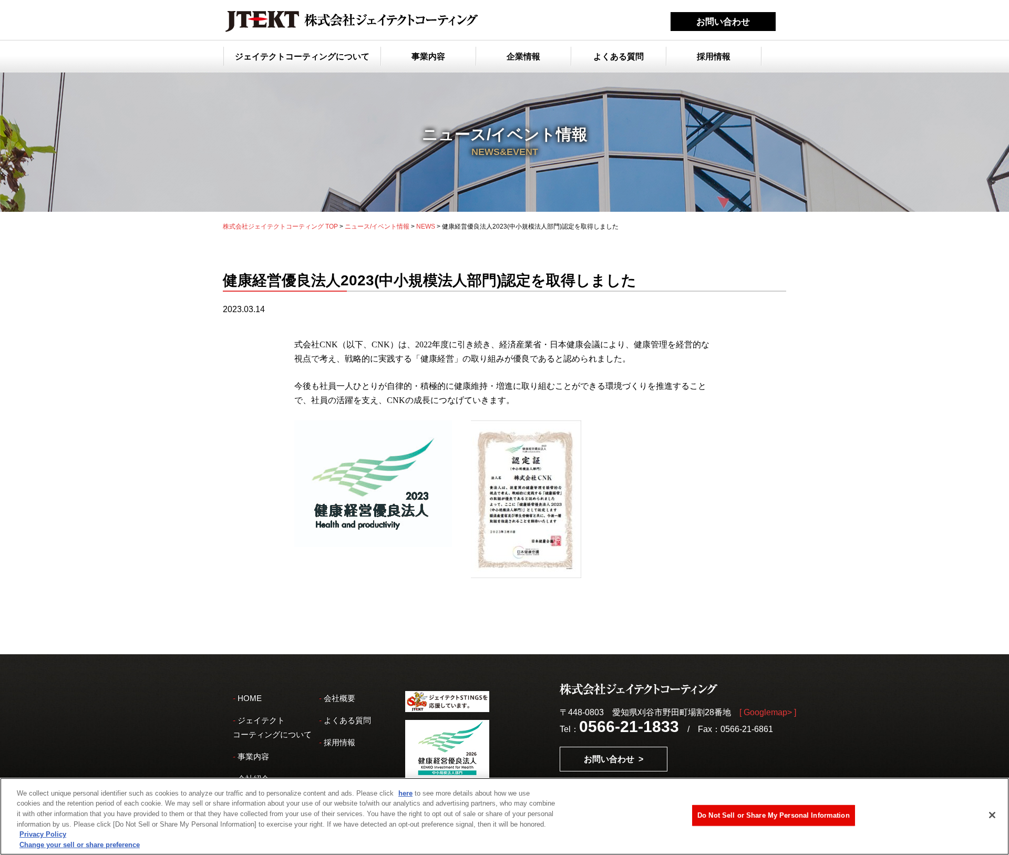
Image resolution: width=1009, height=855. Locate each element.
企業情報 (523, 56)
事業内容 (428, 56)
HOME (250, 698)
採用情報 (713, 56)
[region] (504, 816)
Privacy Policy (42, 834)
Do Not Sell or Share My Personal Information (773, 815)
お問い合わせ (723, 22)
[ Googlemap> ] (767, 712)
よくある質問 (618, 56)
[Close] (992, 815)
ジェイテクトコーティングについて (302, 56)
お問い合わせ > (613, 759)
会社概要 (339, 698)
